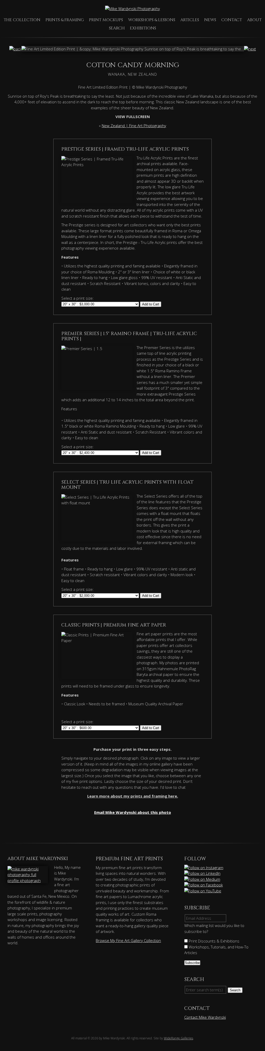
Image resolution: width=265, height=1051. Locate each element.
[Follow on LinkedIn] (202, 873)
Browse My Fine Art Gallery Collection (128, 940)
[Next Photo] (250, 48)
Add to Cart (150, 304)
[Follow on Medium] (202, 879)
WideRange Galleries (178, 1038)
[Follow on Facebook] (204, 884)
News (210, 20)
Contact (231, 20)
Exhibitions (143, 28)
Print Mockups (106, 20)
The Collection (22, 20)
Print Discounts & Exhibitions (213, 941)
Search (117, 28)
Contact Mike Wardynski (205, 1017)
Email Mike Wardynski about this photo (132, 812)
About (254, 20)
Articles (189, 20)
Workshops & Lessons (151, 20)
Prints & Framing (65, 20)
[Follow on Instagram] (204, 867)
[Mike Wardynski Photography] (132, 8)
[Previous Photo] (15, 48)
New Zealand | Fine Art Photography (134, 125)
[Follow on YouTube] (203, 890)
